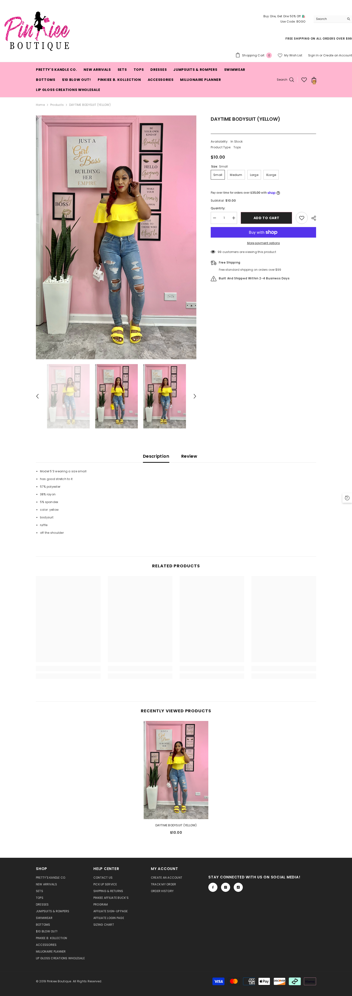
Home (40, 105)
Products (57, 105)
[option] (116, 237)
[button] (37, 396)
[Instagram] (225, 887)
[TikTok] (238, 887)
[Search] (333, 19)
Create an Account (337, 55)
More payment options (263, 243)
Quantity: (218, 208)
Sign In (313, 55)
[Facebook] (212, 887)
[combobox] (329, 19)
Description (156, 456)
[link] (68, 668)
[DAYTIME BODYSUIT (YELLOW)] (176, 770)
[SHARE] (312, 218)
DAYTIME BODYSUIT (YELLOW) (176, 825)
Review (189, 456)
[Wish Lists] (304, 79)
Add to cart (267, 218)
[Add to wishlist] (302, 218)
